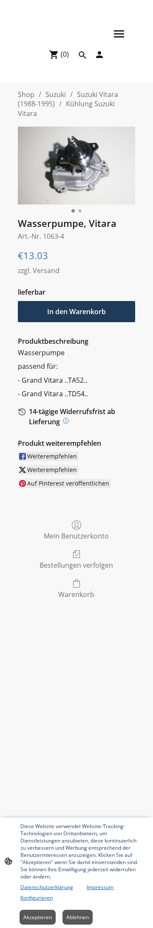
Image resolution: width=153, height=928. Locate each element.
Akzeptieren (37, 917)
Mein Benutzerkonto (76, 535)
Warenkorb (76, 594)
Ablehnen (77, 917)
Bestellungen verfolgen (76, 565)
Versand (46, 270)
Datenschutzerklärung (46, 887)
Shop (26, 94)
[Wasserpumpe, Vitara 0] (76, 165)
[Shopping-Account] (99, 55)
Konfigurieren (36, 897)
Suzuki (55, 94)
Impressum (100, 887)
